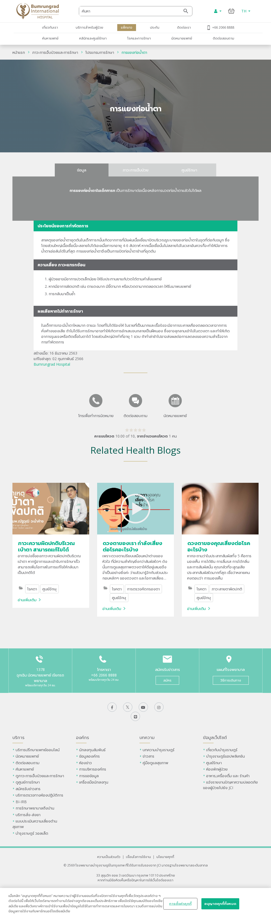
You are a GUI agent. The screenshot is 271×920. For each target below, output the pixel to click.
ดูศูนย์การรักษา (28, 782)
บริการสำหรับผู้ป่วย (89, 27)
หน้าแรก (18, 52)
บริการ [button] (18, 737)
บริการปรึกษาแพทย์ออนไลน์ (38, 749)
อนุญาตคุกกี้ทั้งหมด (220, 903)
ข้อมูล (81, 169)
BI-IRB (21, 801)
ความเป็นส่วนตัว (108, 857)
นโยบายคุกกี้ (165, 857)
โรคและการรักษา (139, 38)
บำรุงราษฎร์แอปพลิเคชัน (225, 756)
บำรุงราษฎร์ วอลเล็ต (32, 833)
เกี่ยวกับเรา (50, 27)
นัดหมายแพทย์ (181, 38)
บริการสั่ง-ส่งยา (28, 814)
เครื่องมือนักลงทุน (93, 782)
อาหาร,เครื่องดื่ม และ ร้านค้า (228, 775)
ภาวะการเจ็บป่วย (135, 169)
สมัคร (167, 680)
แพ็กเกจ (126, 27)
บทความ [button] (147, 737)
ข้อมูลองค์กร (89, 756)
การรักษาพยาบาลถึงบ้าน (35, 808)
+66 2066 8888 (223, 27)
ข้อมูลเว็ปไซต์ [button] (215, 737)
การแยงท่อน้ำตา (134, 52)
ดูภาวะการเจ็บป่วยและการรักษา (40, 775)
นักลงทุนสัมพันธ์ (92, 749)
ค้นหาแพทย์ (50, 38)
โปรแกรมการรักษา (99, 52)
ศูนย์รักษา (189, 169)
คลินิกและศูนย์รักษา (93, 38)
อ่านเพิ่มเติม (27, 599)
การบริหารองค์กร (92, 769)
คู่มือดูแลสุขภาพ (155, 762)
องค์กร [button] (82, 737)
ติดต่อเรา (184, 27)
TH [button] (244, 11)
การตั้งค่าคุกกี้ (180, 903)
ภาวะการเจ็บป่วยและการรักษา (55, 52)
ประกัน (154, 27)
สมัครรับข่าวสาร (28, 788)
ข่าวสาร (148, 756)
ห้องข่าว (85, 762)
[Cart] (231, 11)
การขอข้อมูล (89, 775)
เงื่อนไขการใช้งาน (138, 857)
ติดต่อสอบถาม (223, 38)
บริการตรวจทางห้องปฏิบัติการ (39, 795)
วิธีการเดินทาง (230, 680)
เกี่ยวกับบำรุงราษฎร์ (221, 749)
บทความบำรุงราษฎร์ (158, 749)
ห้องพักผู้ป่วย (217, 769)
